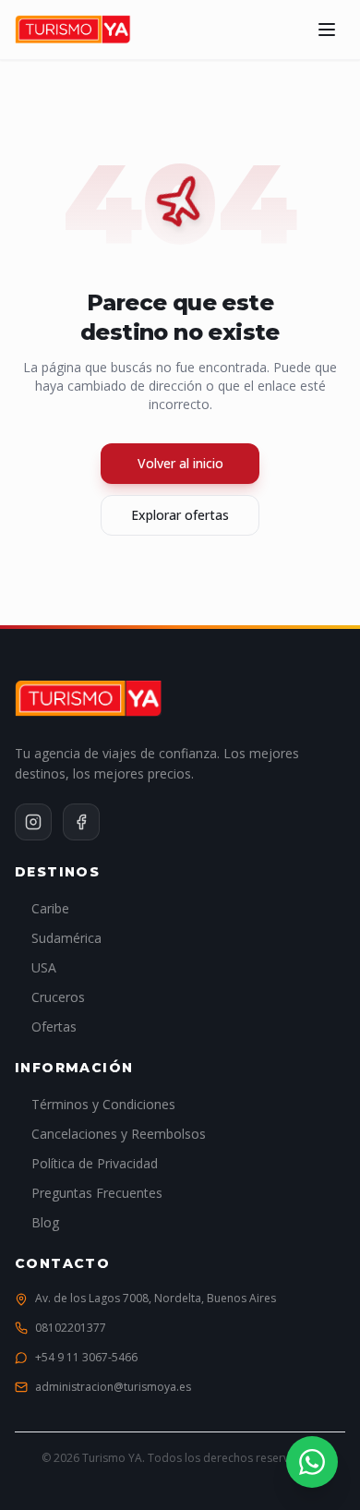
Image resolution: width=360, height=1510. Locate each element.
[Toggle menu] (326, 29)
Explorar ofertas (180, 515)
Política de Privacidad (94, 1163)
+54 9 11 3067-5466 (86, 1357)
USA (43, 967)
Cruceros (58, 997)
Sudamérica (66, 938)
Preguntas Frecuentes (96, 1193)
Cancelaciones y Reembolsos (118, 1133)
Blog (45, 1222)
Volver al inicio (180, 463)
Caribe (50, 908)
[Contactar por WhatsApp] (312, 1462)
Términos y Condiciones (103, 1104)
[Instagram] (33, 821)
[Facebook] (81, 821)
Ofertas (54, 1026)
